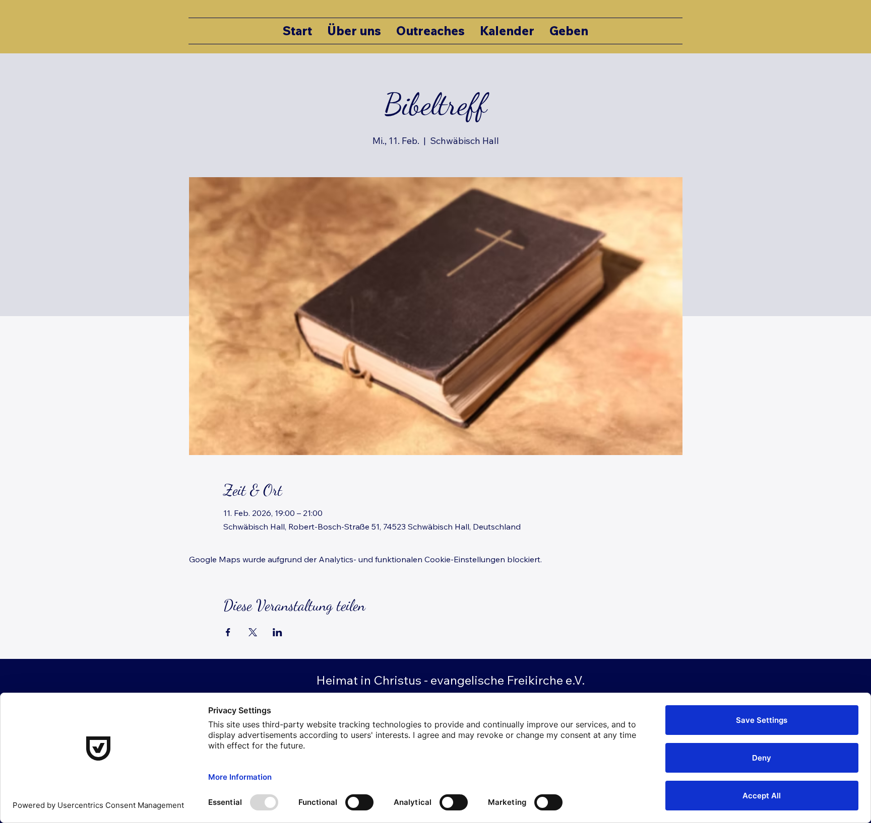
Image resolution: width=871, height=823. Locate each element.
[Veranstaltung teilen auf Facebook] (228, 632)
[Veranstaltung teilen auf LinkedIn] (277, 632)
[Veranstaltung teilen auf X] (253, 632)
